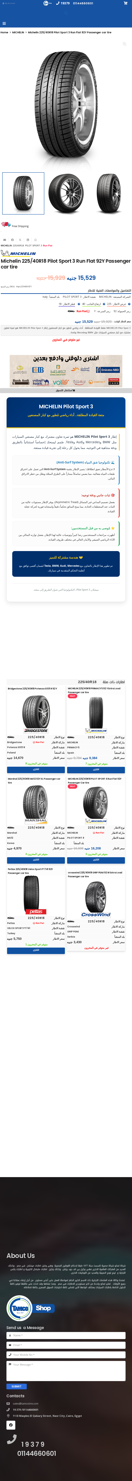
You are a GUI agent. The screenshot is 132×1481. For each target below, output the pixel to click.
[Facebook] (10, 1425)
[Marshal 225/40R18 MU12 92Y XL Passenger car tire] (36, 803)
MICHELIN (18, 32)
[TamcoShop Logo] (47, 3)
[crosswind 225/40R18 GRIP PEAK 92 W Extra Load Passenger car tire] (96, 897)
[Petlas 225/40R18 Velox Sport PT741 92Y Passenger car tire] (36, 894)
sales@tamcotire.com (25, 1403)
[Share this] (12, 239)
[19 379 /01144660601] (9, 1409)
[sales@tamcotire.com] (9, 1403)
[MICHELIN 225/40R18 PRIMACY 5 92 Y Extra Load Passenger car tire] (96, 713)
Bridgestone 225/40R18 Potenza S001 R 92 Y (32, 688)
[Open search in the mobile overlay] (66, 13)
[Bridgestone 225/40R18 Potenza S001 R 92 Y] (36, 713)
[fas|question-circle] (129, 304)
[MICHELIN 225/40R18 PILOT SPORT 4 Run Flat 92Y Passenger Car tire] (96, 803)
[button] (4, 23)
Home (4, 32)
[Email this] (5, 239)
